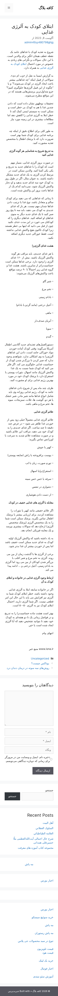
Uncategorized (40, 658)
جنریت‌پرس (13, 991)
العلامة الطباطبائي (43, 833)
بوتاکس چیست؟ (40, 663)
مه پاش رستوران (44, 933)
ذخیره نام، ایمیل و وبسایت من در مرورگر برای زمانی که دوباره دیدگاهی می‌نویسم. (27, 759)
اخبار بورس (47, 880)
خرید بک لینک (46, 960)
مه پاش (29, 864)
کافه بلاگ (46, 7)
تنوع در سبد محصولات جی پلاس (35, 941)
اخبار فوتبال (47, 968)
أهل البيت (48, 822)
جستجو (49, 790)
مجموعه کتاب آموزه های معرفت (35, 847)
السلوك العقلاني (44, 828)
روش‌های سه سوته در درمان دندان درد (28, 668)
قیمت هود (47, 952)
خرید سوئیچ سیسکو (42, 917)
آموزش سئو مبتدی (43, 976)
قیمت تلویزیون (45, 948)
